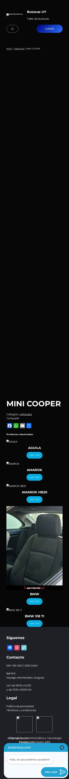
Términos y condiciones (21, 710)
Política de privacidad (20, 706)
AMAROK (34, 470)
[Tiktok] (23, 647)
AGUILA (34, 448)
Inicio (9, 48)
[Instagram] (17, 647)
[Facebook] (9, 647)
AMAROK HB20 (34, 492)
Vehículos (19, 48)
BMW (34, 594)
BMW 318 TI (34, 616)
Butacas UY (36, 12)
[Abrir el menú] (12, 29)
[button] (62, 747)
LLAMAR (49, 29)
